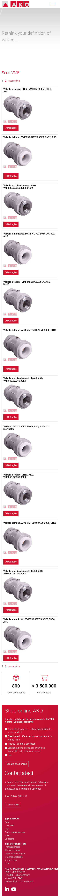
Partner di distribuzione (15, 832)
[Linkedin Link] (7, 889)
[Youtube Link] (13, 889)
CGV (7, 863)
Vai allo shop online (17, 764)
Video (7, 835)
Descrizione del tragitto (15, 853)
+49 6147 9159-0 (13, 878)
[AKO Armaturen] (18, 4)
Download (9, 825)
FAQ (6, 829)
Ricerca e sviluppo (13, 850)
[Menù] (52, 4)
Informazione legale (14, 857)
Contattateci (13, 804)
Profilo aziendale (12, 847)
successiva (14, 80)
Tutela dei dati (11, 860)
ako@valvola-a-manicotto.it (19, 881)
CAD (7, 822)
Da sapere (9, 839)
